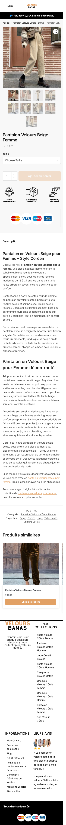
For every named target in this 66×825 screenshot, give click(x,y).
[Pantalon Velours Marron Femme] (31, 564)
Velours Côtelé (32, 521)
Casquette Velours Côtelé (45, 674)
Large (40, 518)
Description (10, 241)
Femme (31, 518)
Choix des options (31, 601)
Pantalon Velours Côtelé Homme (45, 647)
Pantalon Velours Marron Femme (23, 590)
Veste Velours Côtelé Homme (45, 665)
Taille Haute (50, 518)
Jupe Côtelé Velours (44, 657)
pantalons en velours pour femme (37, 493)
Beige (23, 518)
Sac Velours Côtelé (43, 718)
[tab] (32, 241)
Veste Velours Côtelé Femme (45, 636)
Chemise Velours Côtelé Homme (45, 696)
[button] (14, 174)
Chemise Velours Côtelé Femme (45, 684)
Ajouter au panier (39, 176)
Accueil (6, 22)
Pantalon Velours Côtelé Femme (28, 22)
